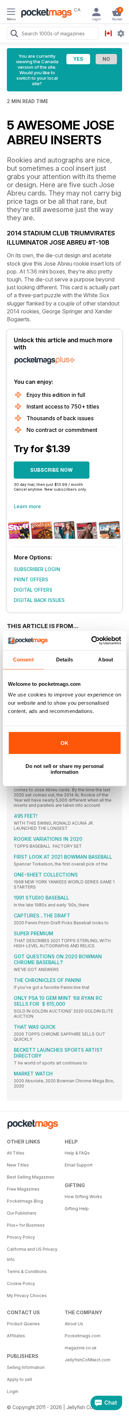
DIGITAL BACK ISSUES (39, 600)
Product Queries (23, 1323)
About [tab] (105, 659)
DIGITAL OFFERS (33, 590)
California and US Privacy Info (32, 1254)
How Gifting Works (83, 1196)
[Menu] (11, 13)
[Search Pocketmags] (14, 34)
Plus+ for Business (26, 1225)
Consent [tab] (23, 659)
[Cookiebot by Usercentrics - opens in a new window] (92, 640)
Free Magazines (23, 1189)
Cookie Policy (21, 1283)
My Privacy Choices (27, 1295)
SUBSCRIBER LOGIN (37, 569)
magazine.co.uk (81, 1347)
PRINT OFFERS (31, 579)
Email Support (79, 1165)
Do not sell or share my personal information (64, 769)
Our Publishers (21, 1213)
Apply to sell (19, 1379)
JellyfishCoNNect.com (87, 1359)
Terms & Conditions (27, 1271)
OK (64, 743)
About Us (74, 1323)
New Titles (18, 1165)
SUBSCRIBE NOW (51, 470)
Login (12, 1391)
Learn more (27, 506)
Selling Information (26, 1367)
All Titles (15, 1153)
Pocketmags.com (82, 1335)
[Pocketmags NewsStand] (45, 14)
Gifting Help (77, 1208)
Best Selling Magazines (30, 1177)
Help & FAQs (77, 1153)
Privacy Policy (21, 1237)
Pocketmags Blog (25, 1201)
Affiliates (16, 1335)
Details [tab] (64, 659)
